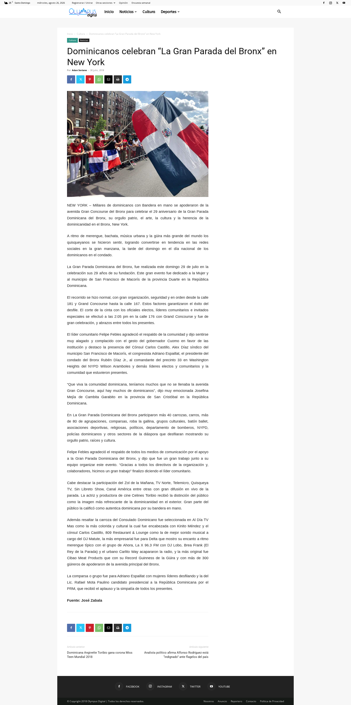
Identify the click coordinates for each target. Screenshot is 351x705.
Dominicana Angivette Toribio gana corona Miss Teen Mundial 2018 (99, 655)
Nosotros (209, 701)
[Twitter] (337, 3)
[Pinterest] (90, 79)
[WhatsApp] (99, 79)
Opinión (123, 2)
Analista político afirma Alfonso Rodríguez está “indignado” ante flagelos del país (176, 655)
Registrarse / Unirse (82, 2)
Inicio (109, 12)
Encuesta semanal (141, 2)
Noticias (126, 12)
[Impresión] (118, 79)
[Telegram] (127, 79)
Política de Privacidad (272, 701)
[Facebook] (324, 3)
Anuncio (222, 701)
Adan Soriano (79, 70)
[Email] (108, 79)
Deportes (168, 12)
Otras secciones (104, 2)
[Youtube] (344, 3)
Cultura (149, 12)
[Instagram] (330, 3)
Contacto (251, 701)
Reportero (236, 701)
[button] (279, 12)
